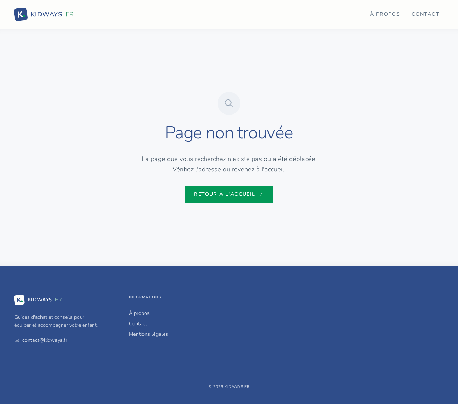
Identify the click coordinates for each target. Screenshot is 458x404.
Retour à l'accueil (224, 194)
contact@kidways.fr (44, 340)
